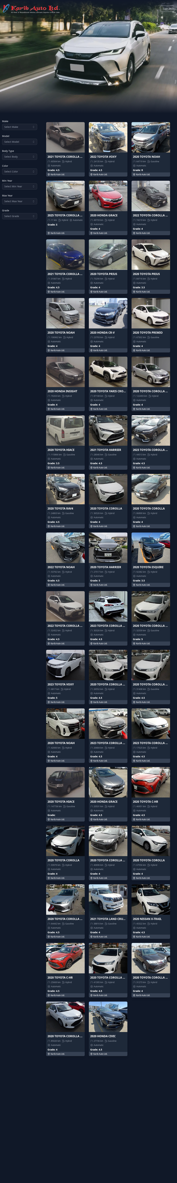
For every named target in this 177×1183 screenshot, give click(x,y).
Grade (5, 210)
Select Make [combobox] (11, 127)
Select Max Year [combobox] (13, 201)
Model (5, 136)
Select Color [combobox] (11, 171)
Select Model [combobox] (11, 141)
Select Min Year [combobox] (13, 186)
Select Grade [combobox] (11, 216)
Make (5, 121)
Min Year (7, 181)
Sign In (167, 8)
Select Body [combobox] (11, 156)
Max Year (7, 195)
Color (5, 166)
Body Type (8, 151)
